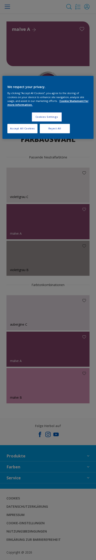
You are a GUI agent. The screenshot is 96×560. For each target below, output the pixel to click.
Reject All (54, 128)
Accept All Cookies (22, 128)
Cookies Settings (46, 116)
